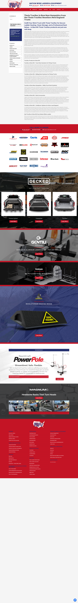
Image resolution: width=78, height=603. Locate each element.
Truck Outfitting (34, 448)
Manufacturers (12, 66)
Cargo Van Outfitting (13, 53)
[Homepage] (15, 5)
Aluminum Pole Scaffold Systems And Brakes (17, 466)
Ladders (11, 431)
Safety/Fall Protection (14, 64)
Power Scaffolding (13, 48)
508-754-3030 (47, 5)
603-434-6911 (36, 5)
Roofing (11, 61)
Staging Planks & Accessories (15, 58)
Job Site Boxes (12, 63)
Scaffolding (12, 50)
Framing (11, 59)
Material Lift (12, 45)
